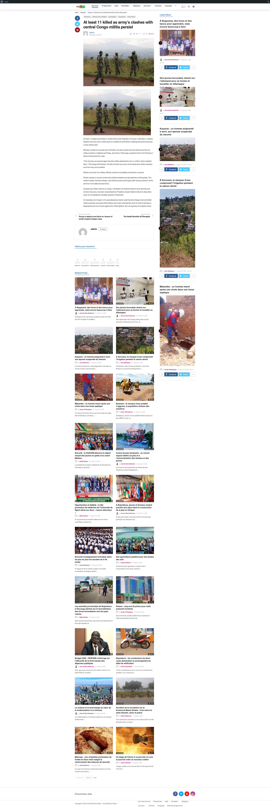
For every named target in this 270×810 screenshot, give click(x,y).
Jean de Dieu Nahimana (87, 313)
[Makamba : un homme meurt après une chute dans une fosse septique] (94, 387)
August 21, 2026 (101, 313)
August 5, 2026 (138, 716)
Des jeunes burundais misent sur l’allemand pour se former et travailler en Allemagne (134, 310)
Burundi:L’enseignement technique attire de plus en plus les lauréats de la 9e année (93, 559)
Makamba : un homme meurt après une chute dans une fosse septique (92, 404)
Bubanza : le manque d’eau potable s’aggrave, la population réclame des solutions (132, 406)
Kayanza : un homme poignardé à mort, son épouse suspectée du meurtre (92, 358)
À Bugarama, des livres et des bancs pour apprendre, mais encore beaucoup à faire (94, 308)
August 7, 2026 (137, 562)
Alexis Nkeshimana (127, 412)
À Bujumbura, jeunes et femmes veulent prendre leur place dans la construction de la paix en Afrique (134, 507)
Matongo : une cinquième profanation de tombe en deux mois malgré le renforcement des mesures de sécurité (93, 759)
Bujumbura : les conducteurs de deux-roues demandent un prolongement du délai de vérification (133, 661)
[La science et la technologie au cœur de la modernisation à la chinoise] (94, 691)
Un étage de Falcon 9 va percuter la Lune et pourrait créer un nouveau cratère (134, 758)
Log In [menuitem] (6, 2)
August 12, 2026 (142, 464)
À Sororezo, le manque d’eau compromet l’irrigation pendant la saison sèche (134, 358)
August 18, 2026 (138, 362)
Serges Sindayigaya (86, 409)
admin (91, 32)
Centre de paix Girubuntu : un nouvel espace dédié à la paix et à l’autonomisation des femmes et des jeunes (132, 457)
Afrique (87, 17)
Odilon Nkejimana (126, 716)
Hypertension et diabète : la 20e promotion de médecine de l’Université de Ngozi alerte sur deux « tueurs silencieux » (94, 509)
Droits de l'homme (99, 17)
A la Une (79, 303)
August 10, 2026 (142, 513)
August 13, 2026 (95, 461)
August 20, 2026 (142, 316)
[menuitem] (2, 1)
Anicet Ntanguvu (85, 565)
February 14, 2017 (95, 35)
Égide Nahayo (84, 461)
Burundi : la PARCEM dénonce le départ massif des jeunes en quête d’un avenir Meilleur (93, 455)
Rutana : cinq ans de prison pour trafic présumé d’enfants (133, 607)
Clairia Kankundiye (126, 666)
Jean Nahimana (84, 363)
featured (121, 17)
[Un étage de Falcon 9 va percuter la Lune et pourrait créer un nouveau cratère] (135, 740)
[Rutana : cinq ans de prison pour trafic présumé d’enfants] (135, 589)
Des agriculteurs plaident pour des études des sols (135, 558)
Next (88, 777)
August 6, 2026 (140, 612)
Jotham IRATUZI (125, 563)
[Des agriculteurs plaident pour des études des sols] (135, 540)
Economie (112, 17)
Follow (103, 229)
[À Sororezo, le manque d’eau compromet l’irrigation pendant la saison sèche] (135, 340)
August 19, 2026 (96, 362)
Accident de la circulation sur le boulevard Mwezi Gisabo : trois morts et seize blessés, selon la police (134, 710)
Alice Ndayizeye (125, 363)
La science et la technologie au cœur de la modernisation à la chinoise (93, 709)
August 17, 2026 (140, 412)
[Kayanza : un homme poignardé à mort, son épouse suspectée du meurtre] (94, 340)
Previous (80, 777)
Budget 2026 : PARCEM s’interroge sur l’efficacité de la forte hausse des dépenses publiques (92, 661)
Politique (131, 17)
